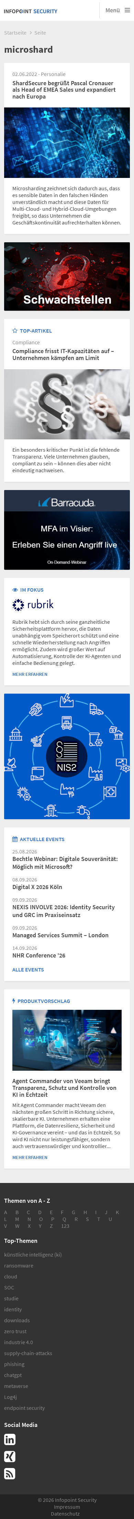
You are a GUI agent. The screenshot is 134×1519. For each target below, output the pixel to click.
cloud (10, 1276)
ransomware (18, 1265)
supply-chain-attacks (28, 1353)
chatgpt (13, 1375)
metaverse (16, 1385)
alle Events (28, 969)
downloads (17, 1320)
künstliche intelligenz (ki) (33, 1254)
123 (65, 1225)
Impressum (67, 1506)
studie (11, 1298)
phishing (14, 1364)
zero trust (15, 1331)
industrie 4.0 (18, 1342)
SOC (9, 1287)
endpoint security (24, 1407)
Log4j (10, 1396)
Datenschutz (65, 1513)
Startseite (15, 32)
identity (13, 1309)
